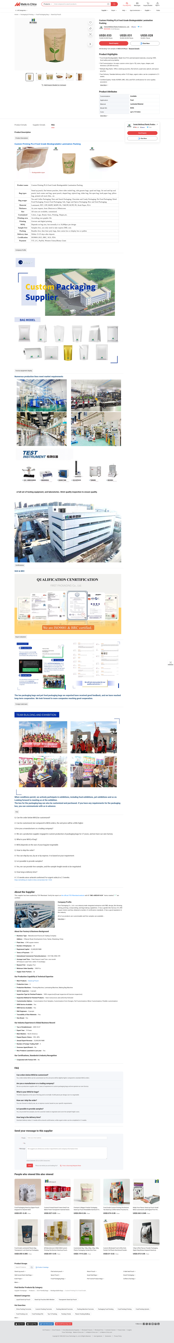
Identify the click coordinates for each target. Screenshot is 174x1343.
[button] (108, 4)
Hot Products (46, 1330)
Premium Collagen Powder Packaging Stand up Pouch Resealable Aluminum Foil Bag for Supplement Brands (87, 1210)
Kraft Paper (18, 1279)
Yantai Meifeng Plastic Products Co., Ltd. (116, 27)
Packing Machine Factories (85, 1309)
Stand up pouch (19, 1271)
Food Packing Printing (125, 1309)
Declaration (108, 1336)
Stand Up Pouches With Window (44, 1299)
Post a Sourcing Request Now (70, 1165)
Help (123, 10)
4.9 (136, 127)
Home (16, 14)
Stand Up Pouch (56, 14)
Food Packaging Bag (42, 14)
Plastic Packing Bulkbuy (82, 1314)
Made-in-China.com (78, 1332)
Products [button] (47, 4)
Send (29, 1165)
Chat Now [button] (146, 43)
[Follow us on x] (147, 1324)
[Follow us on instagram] (150, 1324)
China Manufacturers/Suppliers (70, 1330)
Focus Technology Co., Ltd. (73, 1336)
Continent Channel (110, 1330)
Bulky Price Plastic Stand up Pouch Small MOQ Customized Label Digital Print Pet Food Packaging (145, 1210)
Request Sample (134, 48)
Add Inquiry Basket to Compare (55, 85)
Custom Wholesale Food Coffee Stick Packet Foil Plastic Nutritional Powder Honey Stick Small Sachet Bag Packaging (116, 1250)
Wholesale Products (87, 1330)
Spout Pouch (55, 1275)
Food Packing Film (37, 1314)
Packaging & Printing (27, 14)
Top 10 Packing (52, 1314)
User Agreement (98, 1336)
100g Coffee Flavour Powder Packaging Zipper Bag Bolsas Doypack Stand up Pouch (145, 1250)
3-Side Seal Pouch (128, 1271)
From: (24, 1138)
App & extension (135, 10)
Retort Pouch (91, 1271)
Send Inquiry (113, 43)
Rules (158, 10)
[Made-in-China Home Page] (25, 4)
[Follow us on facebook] (144, 1324)
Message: (23, 1149)
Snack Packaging (128, 1275)
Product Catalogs (43, 1267)
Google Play (32, 1324)
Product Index (121, 1330)
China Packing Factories (23, 1309)
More (16, 1318)
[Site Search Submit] (114, 4)
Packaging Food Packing (105, 1309)
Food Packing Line (22, 1314)
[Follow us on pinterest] (155, 1324)
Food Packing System (142, 1309)
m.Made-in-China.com (92, 1332)
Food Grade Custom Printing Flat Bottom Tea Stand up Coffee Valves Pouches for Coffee (116, 1210)
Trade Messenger (46, 1324)
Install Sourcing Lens (64, 1324)
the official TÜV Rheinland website (72, 895)
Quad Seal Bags (92, 1275)
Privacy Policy (118, 1336)
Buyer (113, 10)
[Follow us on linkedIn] (158, 1324)
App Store (20, 1324)
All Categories (21, 10)
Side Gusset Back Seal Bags (23, 1275)
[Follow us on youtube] (153, 1324)
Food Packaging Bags (57, 1279)
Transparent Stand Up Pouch (68, 1299)
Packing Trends (66, 1314)
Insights (129, 1330)
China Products (56, 1330)
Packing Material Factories (64, 1309)
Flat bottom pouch (56, 1271)
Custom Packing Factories (43, 1309)
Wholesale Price (99, 1330)
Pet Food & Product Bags (95, 1279)
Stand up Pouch (33, 981)
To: (25, 1143)
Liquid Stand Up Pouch (23, 1299)
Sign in (157, 5)
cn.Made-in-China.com (106, 1332)
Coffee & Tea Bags (129, 1279)
